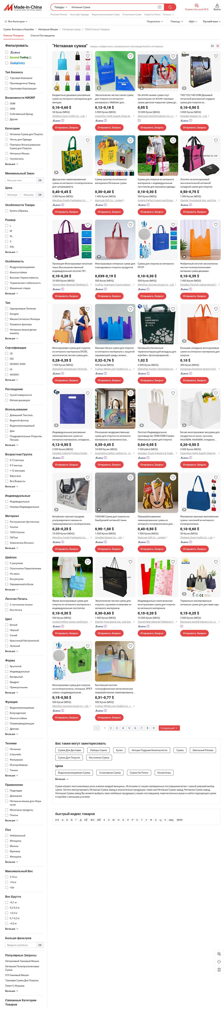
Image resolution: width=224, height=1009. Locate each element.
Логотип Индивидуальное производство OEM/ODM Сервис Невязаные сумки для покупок (156, 435)
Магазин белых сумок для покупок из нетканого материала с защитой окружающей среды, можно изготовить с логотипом (115, 351)
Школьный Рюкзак (203, 750)
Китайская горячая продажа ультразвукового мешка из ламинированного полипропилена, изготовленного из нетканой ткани (72, 520)
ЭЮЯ (179, 819)
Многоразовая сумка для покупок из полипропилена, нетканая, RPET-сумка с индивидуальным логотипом (72, 688)
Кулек (119, 750)
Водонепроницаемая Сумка (106, 14)
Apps (191, 21)
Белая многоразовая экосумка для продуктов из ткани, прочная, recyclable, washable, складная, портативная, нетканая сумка (200, 435)
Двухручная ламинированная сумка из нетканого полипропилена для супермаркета (72, 183)
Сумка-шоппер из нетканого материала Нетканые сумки (111, 181)
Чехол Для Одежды (79, 14)
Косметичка (164, 772)
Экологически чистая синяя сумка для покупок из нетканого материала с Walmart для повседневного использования (114, 98)
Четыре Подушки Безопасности (149, 750)
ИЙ (99, 819)
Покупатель (153, 21)
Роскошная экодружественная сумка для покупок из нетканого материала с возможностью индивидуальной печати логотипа (114, 435)
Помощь (175, 21)
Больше (60, 779)
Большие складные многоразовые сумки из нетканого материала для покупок (200, 351)
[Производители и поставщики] (23, 7)
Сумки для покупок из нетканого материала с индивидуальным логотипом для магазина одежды (156, 183)
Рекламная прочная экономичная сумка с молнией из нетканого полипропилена (199, 520)
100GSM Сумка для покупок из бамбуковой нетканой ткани (112, 518)
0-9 (57, 819)
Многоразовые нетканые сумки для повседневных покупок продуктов (115, 265)
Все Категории (16, 21)
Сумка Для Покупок (69, 757)
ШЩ (171, 819)
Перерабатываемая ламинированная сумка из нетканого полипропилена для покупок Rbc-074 (155, 520)
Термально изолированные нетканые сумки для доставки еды (199, 602)
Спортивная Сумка (131, 14)
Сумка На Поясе (152, 14)
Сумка (180, 750)
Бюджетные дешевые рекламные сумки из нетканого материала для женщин (72, 98)
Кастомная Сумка (99, 757)
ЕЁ (86, 819)
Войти (217, 9)
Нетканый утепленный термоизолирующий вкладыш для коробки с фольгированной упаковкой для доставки (157, 351)
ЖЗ (92, 819)
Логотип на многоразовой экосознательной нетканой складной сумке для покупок (196, 183)
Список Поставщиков (43, 35)
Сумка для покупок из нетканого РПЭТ (156, 265)
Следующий (168, 728)
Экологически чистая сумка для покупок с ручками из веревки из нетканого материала (113, 604)
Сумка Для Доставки (69, 750)
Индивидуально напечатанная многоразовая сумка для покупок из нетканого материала (156, 604)
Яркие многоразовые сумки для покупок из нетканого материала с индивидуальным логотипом (71, 604)
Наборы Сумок (98, 750)
